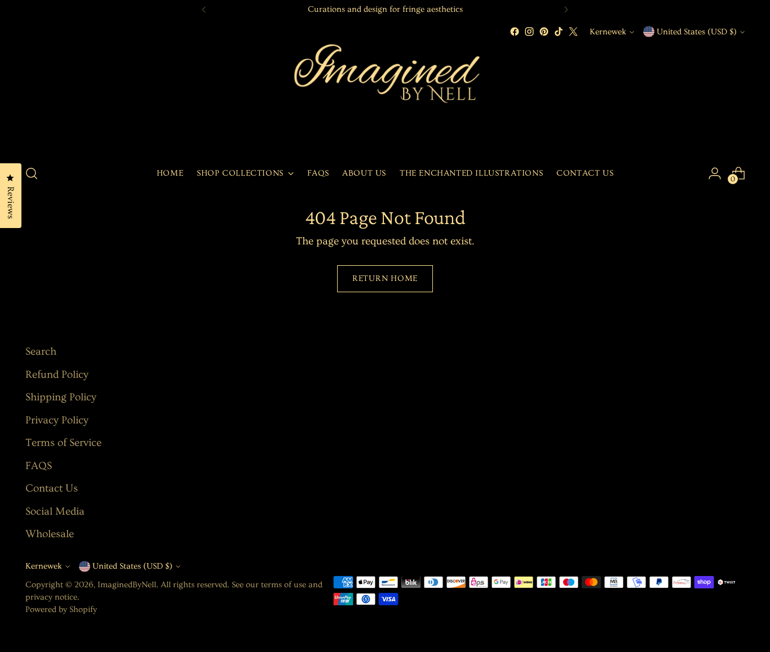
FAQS (38, 466)
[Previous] (204, 9)
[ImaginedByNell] (385, 96)
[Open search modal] (31, 173)
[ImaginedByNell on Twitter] (573, 31)
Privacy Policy (56, 420)
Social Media (55, 511)
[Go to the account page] (714, 173)
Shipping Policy (60, 397)
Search (40, 352)
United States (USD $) (697, 32)
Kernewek (608, 32)
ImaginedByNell (127, 585)
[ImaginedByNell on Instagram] (529, 31)
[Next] (566, 9)
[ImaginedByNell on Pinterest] (544, 31)
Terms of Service (63, 443)
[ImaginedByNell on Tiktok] (559, 31)
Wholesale (49, 534)
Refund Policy (56, 375)
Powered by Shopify (61, 609)
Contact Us (51, 488)
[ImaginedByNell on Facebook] (515, 31)
